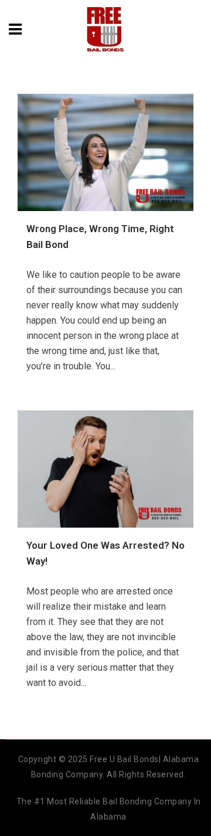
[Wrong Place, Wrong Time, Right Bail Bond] (105, 152)
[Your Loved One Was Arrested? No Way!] (105, 469)
